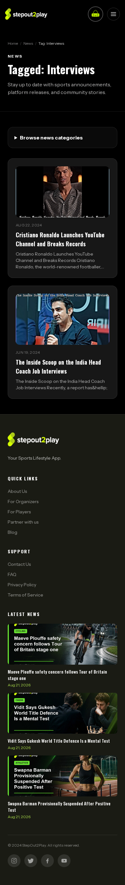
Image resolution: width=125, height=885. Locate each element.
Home (13, 43)
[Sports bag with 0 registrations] (95, 14)
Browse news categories (51, 137)
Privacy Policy (22, 585)
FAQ (12, 574)
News (28, 43)
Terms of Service (25, 595)
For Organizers (23, 501)
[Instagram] (14, 860)
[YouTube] (64, 860)
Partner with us (23, 522)
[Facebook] (47, 860)
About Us (17, 491)
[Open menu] (113, 14)
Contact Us (19, 564)
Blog (12, 532)
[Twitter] (30, 860)
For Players (19, 512)
